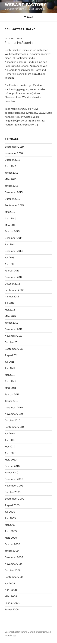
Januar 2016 (11, 185)
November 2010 (14, 414)
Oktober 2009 (13, 492)
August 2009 (12, 505)
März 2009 (11, 537)
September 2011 (14, 348)
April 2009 (11, 531)
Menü (30, 17)
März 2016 (10, 179)
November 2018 (14, 153)
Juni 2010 (10, 440)
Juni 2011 (10, 368)
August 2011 (12, 355)
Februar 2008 (12, 603)
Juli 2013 (10, 257)
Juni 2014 (10, 244)
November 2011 (13, 335)
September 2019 (14, 146)
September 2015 (14, 205)
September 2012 (14, 290)
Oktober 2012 (12, 283)
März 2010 (10, 459)
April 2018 (10, 166)
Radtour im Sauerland (20, 43)
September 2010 (14, 427)
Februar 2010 (12, 466)
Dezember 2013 (14, 251)
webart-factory (26, 4)
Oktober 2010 (12, 420)
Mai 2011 (10, 374)
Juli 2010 (10, 433)
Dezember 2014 (14, 238)
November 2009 (14, 485)
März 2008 (11, 596)
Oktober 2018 (12, 159)
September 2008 (14, 577)
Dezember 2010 (14, 407)
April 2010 (10, 453)
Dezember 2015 (14, 192)
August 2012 (12, 296)
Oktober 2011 (12, 342)
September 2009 (14, 498)
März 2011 (10, 388)
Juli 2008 (10, 583)
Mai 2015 (10, 212)
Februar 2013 (12, 270)
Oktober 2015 (12, 198)
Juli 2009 (10, 511)
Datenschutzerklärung (16, 631)
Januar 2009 (12, 550)
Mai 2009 (10, 524)
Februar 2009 (12, 544)
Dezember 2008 (14, 557)
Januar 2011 (11, 401)
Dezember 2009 (14, 479)
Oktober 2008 (13, 570)
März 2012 (10, 316)
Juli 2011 (9, 361)
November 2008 (14, 564)
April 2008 (11, 589)
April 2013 (10, 264)
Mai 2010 (10, 446)
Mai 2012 (10, 309)
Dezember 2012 (13, 277)
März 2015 (10, 225)
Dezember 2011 (13, 329)
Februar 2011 (12, 394)
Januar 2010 (11, 472)
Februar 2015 (12, 231)
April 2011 (10, 381)
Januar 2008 (12, 609)
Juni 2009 (10, 518)
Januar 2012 (11, 322)
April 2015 (10, 218)
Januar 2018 (11, 172)
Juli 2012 (9, 303)
